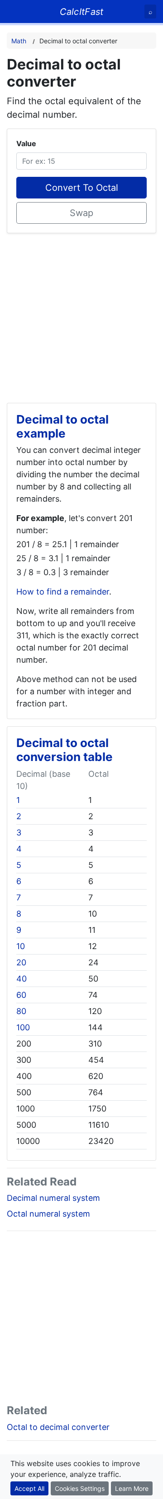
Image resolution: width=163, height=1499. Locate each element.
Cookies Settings (80, 1488)
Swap (81, 213)
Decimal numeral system (53, 1198)
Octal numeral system (48, 1213)
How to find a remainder (62, 591)
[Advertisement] (81, 314)
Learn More (132, 1488)
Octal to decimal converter (58, 1427)
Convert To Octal (81, 187)
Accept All (29, 1488)
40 (21, 978)
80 (21, 1011)
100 (23, 1027)
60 (21, 995)
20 (21, 962)
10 (20, 946)
